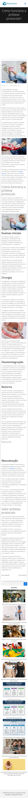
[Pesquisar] (25, 584)
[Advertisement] (14, 38)
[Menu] (25, 3)
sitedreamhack (13, 85)
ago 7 (4, 85)
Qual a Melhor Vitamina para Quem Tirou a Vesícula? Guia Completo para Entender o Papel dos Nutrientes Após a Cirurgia (14, 773)
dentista (11, 468)
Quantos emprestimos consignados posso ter (14, 737)
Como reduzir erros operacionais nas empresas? (14, 604)
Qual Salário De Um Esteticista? (14, 717)
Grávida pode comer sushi (14, 699)
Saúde (3, 82)
